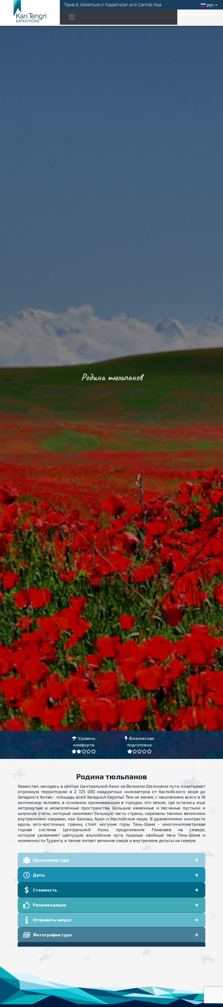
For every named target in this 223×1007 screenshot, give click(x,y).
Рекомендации (49, 904)
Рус (210, 4)
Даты (39, 874)
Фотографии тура (52, 934)
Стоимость (45, 889)
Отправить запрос (52, 919)
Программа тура (51, 859)
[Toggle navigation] (71, 17)
